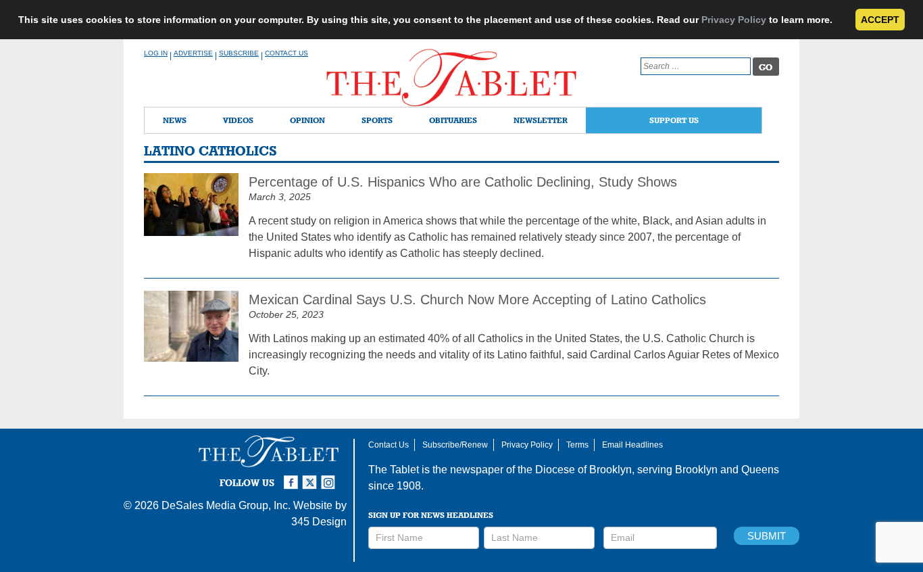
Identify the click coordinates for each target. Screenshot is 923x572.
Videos (238, 120)
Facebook (292, 476)
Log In (156, 53)
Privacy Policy (733, 19)
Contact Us (286, 53)
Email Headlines (632, 445)
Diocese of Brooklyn (583, 469)
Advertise (193, 53)
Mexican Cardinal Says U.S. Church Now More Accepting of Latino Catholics (477, 299)
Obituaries (453, 120)
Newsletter (541, 120)
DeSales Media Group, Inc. (226, 505)
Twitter (311, 476)
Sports (377, 120)
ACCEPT (880, 19)
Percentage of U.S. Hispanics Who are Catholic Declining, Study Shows (463, 181)
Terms (577, 445)
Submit (766, 536)
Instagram (330, 476)
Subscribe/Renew (455, 445)
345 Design (319, 521)
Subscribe (239, 53)
